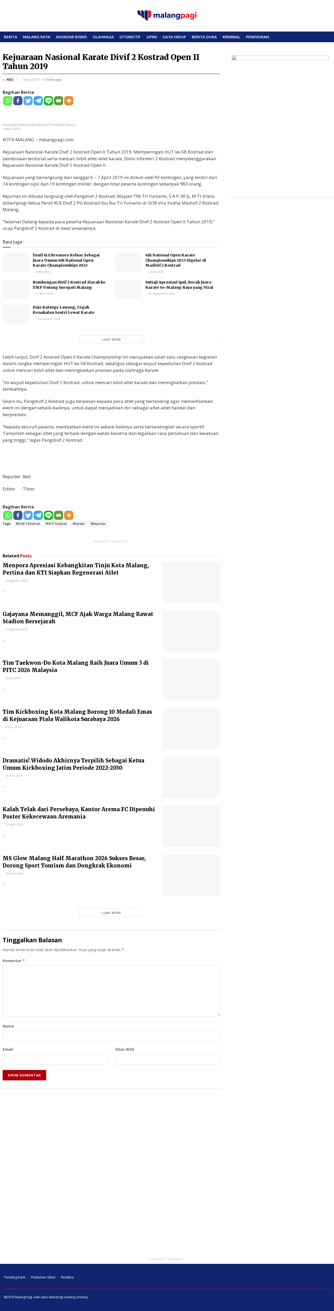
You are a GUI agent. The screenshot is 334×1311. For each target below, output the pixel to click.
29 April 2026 (14, 824)
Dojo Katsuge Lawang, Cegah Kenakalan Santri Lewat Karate (63, 310)
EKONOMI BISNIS (71, 36)
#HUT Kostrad (56, 523)
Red (10, 79)
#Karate (79, 523)
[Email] (58, 100)
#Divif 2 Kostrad (28, 523)
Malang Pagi (23, 1297)
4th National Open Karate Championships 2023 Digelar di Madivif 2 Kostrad (175, 260)
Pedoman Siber (43, 1277)
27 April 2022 (44, 294)
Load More (111, 339)
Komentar (14, 960)
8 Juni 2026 (12, 727)
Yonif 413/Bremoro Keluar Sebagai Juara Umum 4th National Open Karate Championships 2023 (66, 260)
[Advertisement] (167, 1174)
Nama (8, 1026)
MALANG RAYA (36, 36)
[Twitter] (28, 100)
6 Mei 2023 (155, 272)
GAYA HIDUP (174, 36)
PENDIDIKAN (257, 36)
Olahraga (53, 79)
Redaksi (67, 1277)
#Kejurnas (98, 523)
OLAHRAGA (103, 36)
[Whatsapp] (7, 100)
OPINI (151, 36)
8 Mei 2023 (42, 272)
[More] (68, 100)
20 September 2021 (161, 294)
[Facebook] (17, 100)
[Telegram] (38, 100)
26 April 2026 (14, 873)
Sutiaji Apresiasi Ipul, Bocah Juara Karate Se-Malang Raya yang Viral (179, 285)
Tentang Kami (15, 1277)
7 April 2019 (30, 79)
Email (8, 1049)
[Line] (48, 100)
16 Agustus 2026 (16, 629)
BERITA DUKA (204, 36)
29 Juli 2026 (13, 678)
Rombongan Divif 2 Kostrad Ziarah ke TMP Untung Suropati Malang (69, 285)
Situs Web (124, 1049)
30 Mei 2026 (13, 776)
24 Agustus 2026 (16, 580)
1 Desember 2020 (47, 319)
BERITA (10, 36)
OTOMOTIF (130, 36)
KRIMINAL (231, 36)
